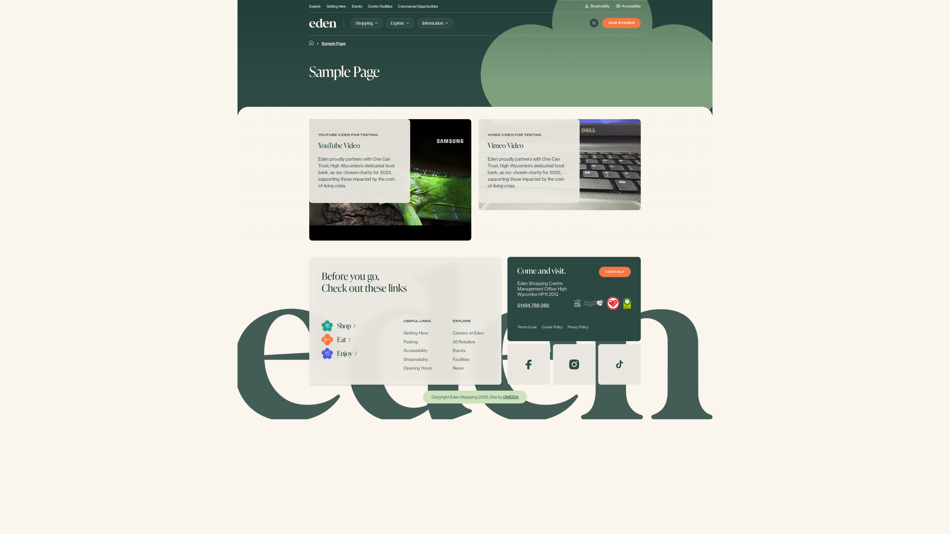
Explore (315, 6)
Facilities (461, 359)
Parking (411, 341)
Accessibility (631, 6)
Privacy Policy (578, 327)
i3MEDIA (511, 397)
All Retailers (464, 341)
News (458, 368)
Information (432, 23)
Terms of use (527, 327)
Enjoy (344, 353)
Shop (344, 325)
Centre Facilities (380, 6)
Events (357, 6)
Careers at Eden (468, 333)
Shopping (364, 23)
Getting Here (336, 6)
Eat (341, 339)
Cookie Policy (552, 327)
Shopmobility (600, 6)
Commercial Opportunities (418, 6)
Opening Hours (418, 368)
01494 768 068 (533, 305)
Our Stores (622, 23)
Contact (615, 272)
